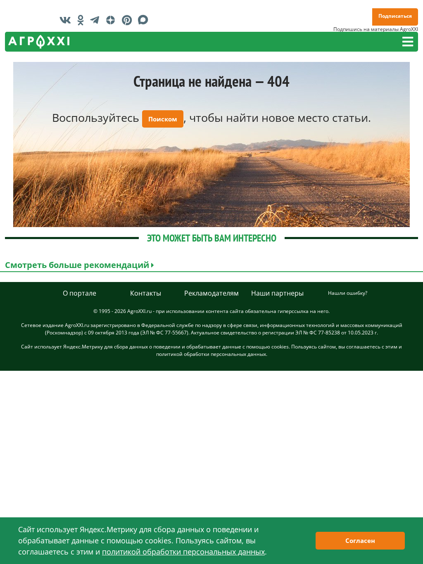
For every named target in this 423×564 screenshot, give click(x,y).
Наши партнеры (277, 293)
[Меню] (407, 42)
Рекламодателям (211, 293)
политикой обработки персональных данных (211, 354)
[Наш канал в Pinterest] (129, 20)
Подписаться (395, 15)
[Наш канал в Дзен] (112, 20)
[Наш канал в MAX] (145, 20)
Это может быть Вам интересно (211, 238)
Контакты (145, 293)
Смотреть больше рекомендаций (78, 264)
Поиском (162, 119)
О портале (79, 293)
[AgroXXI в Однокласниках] (82, 20)
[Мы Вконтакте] (67, 20)
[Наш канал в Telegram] (96, 20)
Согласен (360, 540)
